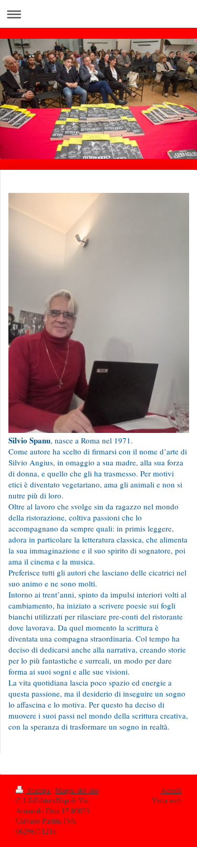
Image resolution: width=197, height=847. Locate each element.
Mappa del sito (77, 790)
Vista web (166, 800)
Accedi (171, 790)
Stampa (38, 790)
